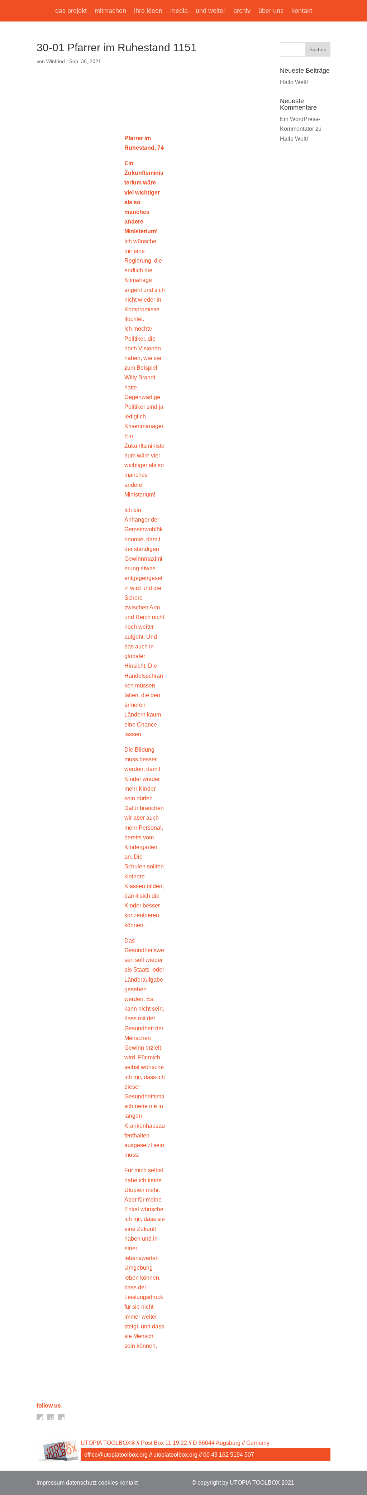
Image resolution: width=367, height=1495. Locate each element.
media (179, 11)
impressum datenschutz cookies (77, 1483)
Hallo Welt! (294, 82)
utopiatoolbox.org (175, 1455)
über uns (270, 11)
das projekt (71, 11)
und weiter (210, 11)
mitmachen (110, 11)
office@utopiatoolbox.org (116, 1455)
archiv (242, 11)
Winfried (55, 61)
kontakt (301, 11)
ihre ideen (148, 11)
